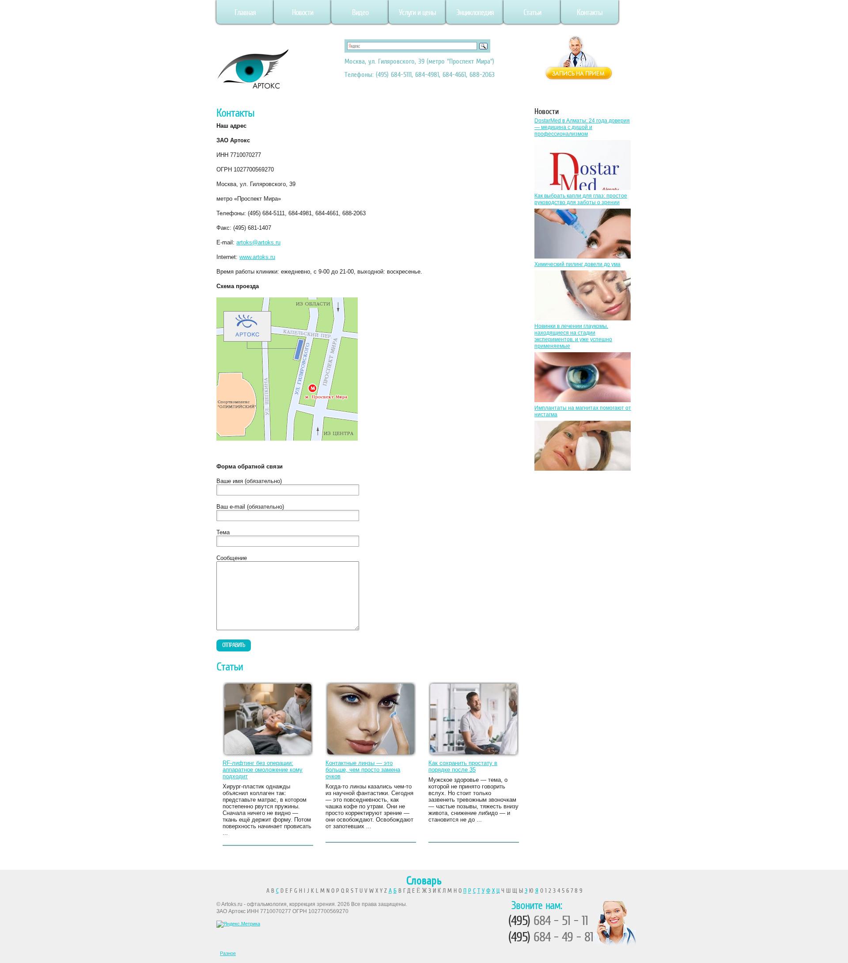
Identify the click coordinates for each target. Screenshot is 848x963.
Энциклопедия (475, 12)
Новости (302, 12)
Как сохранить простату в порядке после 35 (462, 766)
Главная (245, 12)
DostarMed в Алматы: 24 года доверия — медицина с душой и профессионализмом (582, 127)
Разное (228, 953)
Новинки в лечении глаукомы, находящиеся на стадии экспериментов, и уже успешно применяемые (573, 336)
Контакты (589, 12)
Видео (360, 12)
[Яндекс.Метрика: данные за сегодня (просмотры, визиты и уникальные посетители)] (238, 924)
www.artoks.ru (257, 257)
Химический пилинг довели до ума (577, 264)
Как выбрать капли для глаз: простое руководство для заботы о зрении (580, 199)
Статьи (532, 12)
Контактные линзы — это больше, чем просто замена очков (363, 770)
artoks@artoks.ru (258, 242)
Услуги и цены (417, 12)
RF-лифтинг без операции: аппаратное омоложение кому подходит (263, 770)
